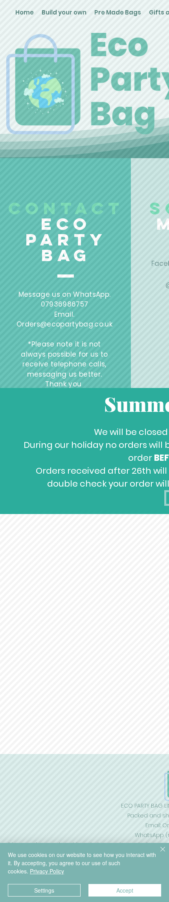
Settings (44, 890)
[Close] (158, 853)
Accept (124, 890)
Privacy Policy (47, 871)
